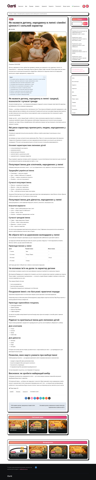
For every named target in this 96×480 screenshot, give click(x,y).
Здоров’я (44, 6)
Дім (26, 6)
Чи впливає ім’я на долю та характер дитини (21, 87)
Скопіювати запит (34, 391)
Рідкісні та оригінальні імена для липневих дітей (21, 91)
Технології (58, 6)
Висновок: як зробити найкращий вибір (20, 94)
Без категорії (75, 81)
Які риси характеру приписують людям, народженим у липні (24, 81)
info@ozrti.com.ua (23, 469)
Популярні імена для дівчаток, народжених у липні (22, 84)
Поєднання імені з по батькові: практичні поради (22, 89)
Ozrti (11, 6)
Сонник (74, 106)
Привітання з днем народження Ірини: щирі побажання (37, 428)
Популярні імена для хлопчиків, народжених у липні (22, 82)
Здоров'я (74, 95)
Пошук (79, 19)
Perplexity (18, 391)
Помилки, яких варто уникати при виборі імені (21, 92)
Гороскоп (20, 6)
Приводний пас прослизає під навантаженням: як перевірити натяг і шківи (79, 32)
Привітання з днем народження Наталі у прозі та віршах (56, 428)
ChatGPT (12, 391)
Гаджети (51, 6)
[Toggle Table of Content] (43, 77)
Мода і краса (66, 6)
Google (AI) (25, 391)
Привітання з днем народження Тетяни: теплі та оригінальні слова (79, 39)
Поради (31, 6)
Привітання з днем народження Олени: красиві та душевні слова (79, 58)
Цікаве (37, 6)
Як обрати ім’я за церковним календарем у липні (22, 86)
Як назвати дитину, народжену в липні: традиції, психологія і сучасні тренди (28, 79)
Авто (73, 78)
